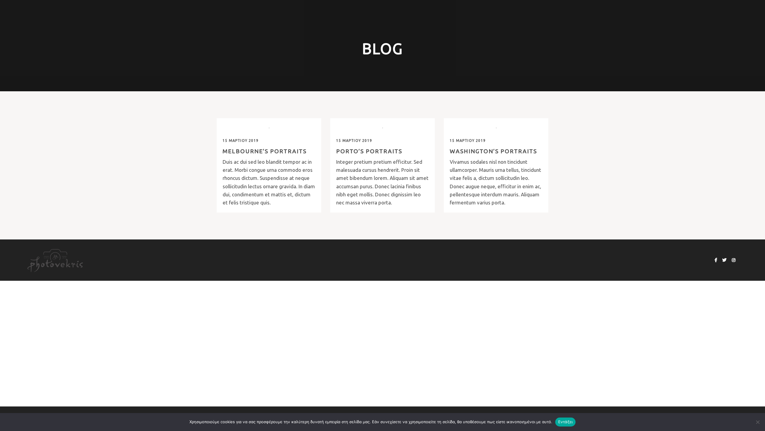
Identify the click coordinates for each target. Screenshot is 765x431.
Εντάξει (565, 421)
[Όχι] (758, 422)
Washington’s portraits (493, 151)
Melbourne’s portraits (265, 151)
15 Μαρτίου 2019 (240, 140)
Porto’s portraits (369, 151)
